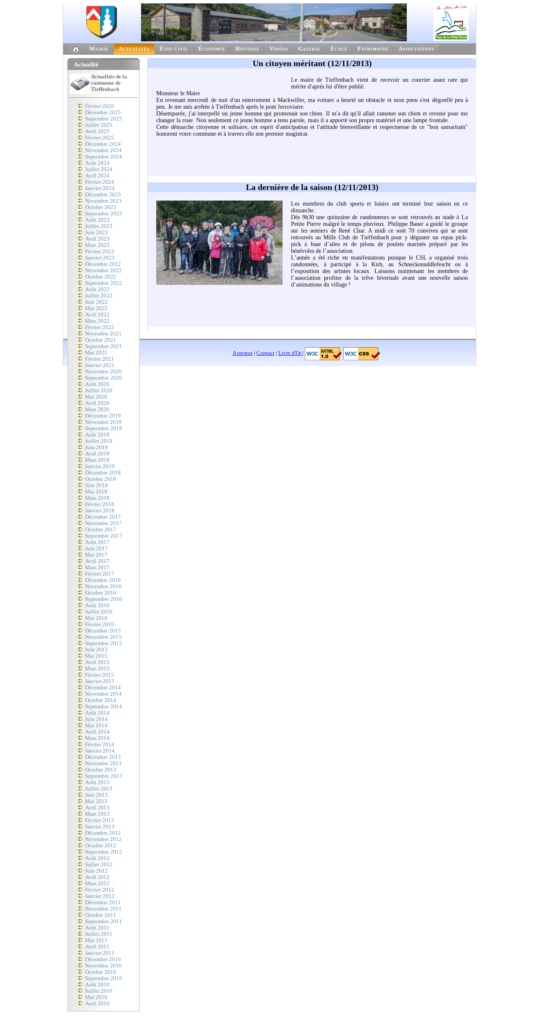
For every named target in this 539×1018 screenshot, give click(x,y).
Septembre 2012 (103, 852)
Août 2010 (97, 985)
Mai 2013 (96, 801)
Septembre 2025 (103, 119)
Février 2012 (99, 890)
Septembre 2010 (103, 978)
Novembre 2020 (103, 372)
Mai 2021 (96, 353)
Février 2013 (99, 820)
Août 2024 (97, 163)
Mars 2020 (97, 410)
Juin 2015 (96, 650)
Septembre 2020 (103, 378)
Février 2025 (99, 138)
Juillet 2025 (98, 125)
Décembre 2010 (103, 959)
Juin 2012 (96, 871)
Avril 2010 (97, 1004)
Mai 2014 (96, 726)
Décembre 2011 (103, 902)
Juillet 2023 (98, 226)
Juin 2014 (96, 719)
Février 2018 (99, 504)
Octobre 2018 (100, 479)
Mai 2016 (96, 618)
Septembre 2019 (103, 428)
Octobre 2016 (100, 593)
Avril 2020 (97, 403)
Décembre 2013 (103, 757)
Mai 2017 (96, 555)
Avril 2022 (97, 315)
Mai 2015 (96, 656)
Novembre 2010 (103, 966)
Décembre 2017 (103, 517)
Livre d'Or (290, 353)
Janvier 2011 (100, 953)
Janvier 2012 (100, 896)
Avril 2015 (97, 662)
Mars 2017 (97, 568)
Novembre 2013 (103, 763)
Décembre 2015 (103, 631)
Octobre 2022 (100, 277)
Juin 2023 (96, 233)
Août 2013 (97, 782)
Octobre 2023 (100, 207)
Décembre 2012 (103, 833)
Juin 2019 (96, 447)
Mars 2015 (97, 669)
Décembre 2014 (103, 688)
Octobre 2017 (100, 530)
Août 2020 (97, 384)
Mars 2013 (97, 814)
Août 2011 (97, 928)
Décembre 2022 (103, 264)
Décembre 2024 (103, 144)
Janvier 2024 (100, 188)
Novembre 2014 (103, 694)
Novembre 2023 (103, 201)
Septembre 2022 (103, 283)
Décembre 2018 (103, 473)
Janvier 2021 (100, 365)
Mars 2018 (97, 498)
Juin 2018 (96, 485)
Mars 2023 (97, 245)
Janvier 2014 (100, 751)
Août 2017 (97, 542)
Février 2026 (99, 106)
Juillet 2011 (98, 934)
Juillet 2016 (98, 612)
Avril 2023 (97, 239)
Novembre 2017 (103, 523)
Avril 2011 (97, 947)
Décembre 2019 (103, 416)
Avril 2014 (97, 732)
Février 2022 (99, 327)
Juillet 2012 (98, 865)
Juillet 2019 (98, 441)
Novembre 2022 (103, 270)
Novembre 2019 (103, 422)
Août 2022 (97, 289)
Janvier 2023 (100, 258)
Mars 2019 (97, 460)
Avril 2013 (97, 808)
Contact (265, 353)
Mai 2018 (96, 492)
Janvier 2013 (100, 827)
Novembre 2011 (103, 909)
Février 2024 (99, 182)
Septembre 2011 (103, 921)
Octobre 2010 (100, 972)
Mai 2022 (96, 308)
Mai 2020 (96, 397)
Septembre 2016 (103, 599)
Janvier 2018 (100, 511)
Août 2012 (97, 858)
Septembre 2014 (103, 707)
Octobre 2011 (100, 915)
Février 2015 (99, 675)
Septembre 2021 (103, 346)
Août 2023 (97, 220)
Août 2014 (97, 713)
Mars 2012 (97, 884)
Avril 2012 (97, 877)
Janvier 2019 (100, 466)
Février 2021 (99, 359)
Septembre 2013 (103, 776)
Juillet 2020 (98, 391)
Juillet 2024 (98, 169)
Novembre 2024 (103, 150)
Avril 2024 (97, 176)
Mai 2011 (96, 940)
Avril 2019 (97, 454)
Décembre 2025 (103, 112)
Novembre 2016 (103, 586)
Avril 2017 (97, 561)
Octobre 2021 (100, 340)
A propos (242, 353)
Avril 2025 (97, 131)
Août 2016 (97, 605)
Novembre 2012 (103, 839)
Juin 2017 (96, 549)
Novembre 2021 (103, 334)
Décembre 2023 (103, 195)
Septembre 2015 (103, 643)
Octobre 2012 (100, 846)
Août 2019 (97, 435)
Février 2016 (99, 624)
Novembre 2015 (103, 637)
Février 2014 (99, 744)
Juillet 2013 (98, 789)
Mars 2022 (97, 321)
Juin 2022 (96, 302)
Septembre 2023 (103, 214)
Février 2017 (99, 574)
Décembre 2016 (103, 580)
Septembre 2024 (103, 157)
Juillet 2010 (98, 991)
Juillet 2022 (98, 296)
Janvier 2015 (100, 681)
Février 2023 (99, 251)
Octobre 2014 (100, 700)
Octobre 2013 (100, 770)
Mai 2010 (96, 997)
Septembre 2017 (103, 536)
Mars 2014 (97, 738)
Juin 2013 (96, 795)
